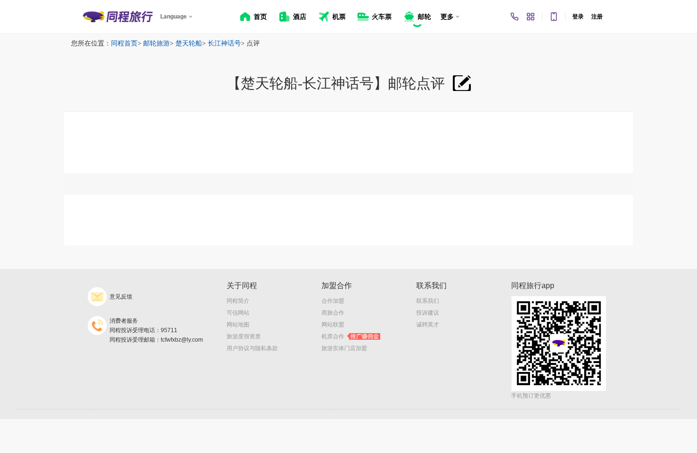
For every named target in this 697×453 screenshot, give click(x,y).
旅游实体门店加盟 (344, 348)
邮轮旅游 (156, 43)
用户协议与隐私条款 (252, 348)
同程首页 (124, 43)
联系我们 (427, 301)
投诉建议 (427, 312)
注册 (597, 16)
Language (173, 16)
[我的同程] (530, 16)
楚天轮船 (188, 43)
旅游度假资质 (244, 336)
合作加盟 (332, 301)
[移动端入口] (554, 16)
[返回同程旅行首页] (118, 16)
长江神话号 (224, 43)
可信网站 (238, 312)
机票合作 (350, 336)
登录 (578, 16)
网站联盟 (332, 324)
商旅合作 (332, 312)
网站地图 (238, 324)
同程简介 (238, 301)
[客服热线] (514, 16)
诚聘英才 (427, 324)
